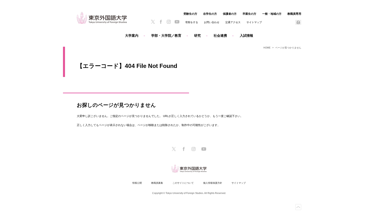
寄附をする (191, 22)
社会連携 (220, 35)
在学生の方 (210, 13)
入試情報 (246, 35)
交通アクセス (233, 22)
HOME (267, 47)
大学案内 (131, 35)
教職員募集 (157, 183)
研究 (197, 35)
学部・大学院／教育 (166, 35)
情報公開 (137, 183)
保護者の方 (230, 13)
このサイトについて (183, 183)
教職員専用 (294, 13)
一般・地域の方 (272, 13)
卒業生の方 (249, 13)
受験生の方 (190, 13)
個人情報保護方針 (212, 183)
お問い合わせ (211, 22)
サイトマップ (254, 22)
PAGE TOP (298, 207)
